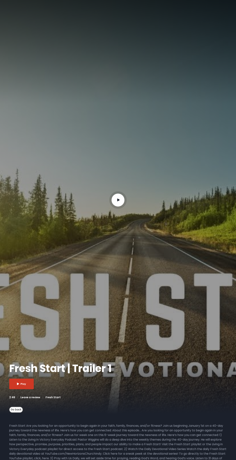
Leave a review (30, 397)
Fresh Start (53, 397)
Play (23, 384)
